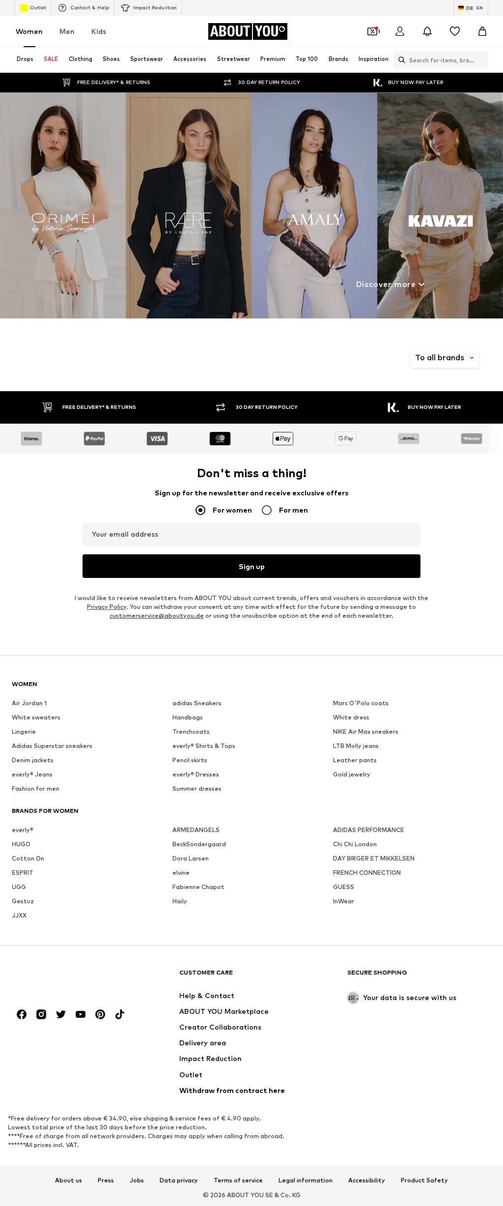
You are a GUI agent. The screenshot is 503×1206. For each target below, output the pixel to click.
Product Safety (424, 1180)
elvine (181, 872)
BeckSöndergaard (199, 844)
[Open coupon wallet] (372, 31)
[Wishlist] (455, 31)
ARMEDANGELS (196, 829)
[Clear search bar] (481, 60)
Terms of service (238, 1180)
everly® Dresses (195, 774)
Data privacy (179, 1180)
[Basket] (482, 31)
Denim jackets (33, 760)
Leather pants (355, 760)
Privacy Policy (106, 606)
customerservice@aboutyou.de (157, 615)
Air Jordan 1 (29, 703)
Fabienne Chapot (198, 886)
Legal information (306, 1180)
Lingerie (24, 731)
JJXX (19, 915)
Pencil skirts (189, 760)
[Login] (400, 31)
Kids (98, 31)
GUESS (343, 886)
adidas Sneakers (197, 703)
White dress (351, 717)
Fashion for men (35, 788)
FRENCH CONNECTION (367, 872)
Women (29, 31)
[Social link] (22, 1014)
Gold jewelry (351, 774)
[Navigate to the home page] (65, 977)
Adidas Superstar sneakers (52, 745)
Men (67, 31)
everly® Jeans (32, 774)
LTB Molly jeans (356, 745)
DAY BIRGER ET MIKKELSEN (374, 858)
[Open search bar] (399, 60)
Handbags (187, 717)
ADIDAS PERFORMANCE (368, 829)
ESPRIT (22, 872)
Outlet (38, 7)
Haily (179, 901)
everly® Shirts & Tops (203, 745)
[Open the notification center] (427, 31)
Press (106, 1180)
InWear (343, 901)
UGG (19, 886)
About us (68, 1180)
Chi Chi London (355, 844)
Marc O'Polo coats (361, 703)
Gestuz (23, 901)
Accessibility (366, 1180)
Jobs (137, 1180)
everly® (22, 829)
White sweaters (36, 717)
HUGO (21, 844)
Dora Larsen (190, 858)
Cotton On (28, 858)
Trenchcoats (191, 731)
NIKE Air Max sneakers (365, 731)
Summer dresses (197, 788)
